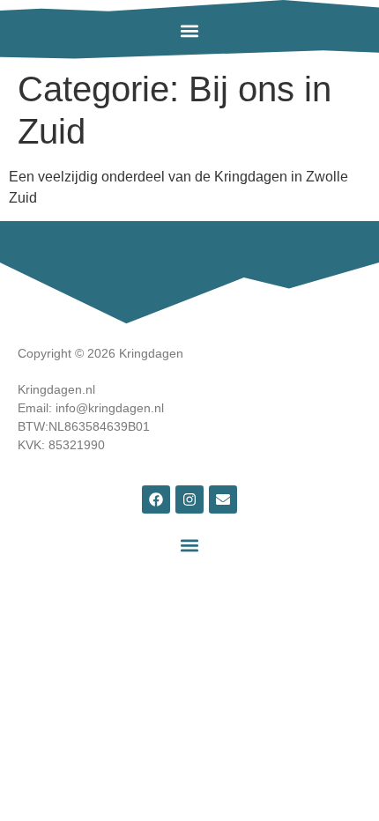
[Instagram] (189, 499)
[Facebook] (156, 499)
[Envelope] (223, 499)
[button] (189, 30)
